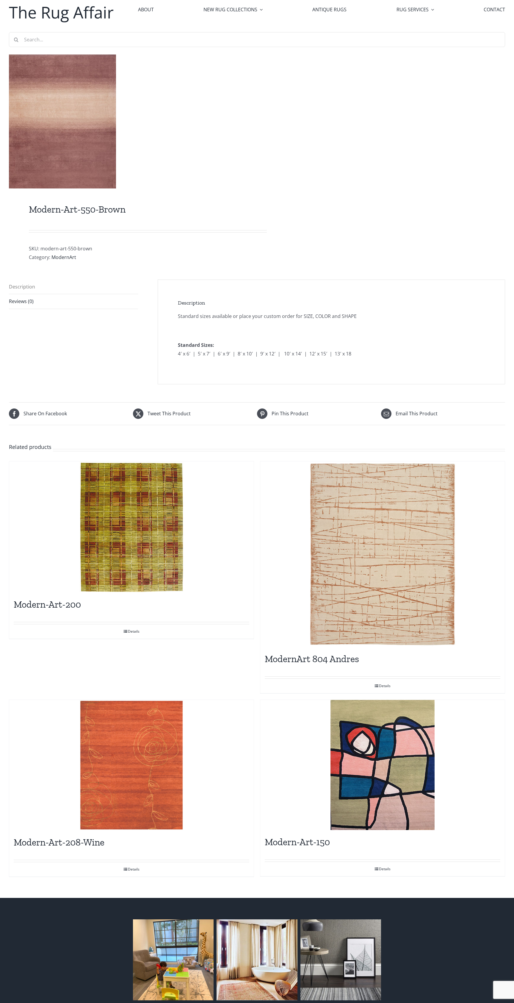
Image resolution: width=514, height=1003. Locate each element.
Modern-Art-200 (47, 604)
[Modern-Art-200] (131, 526)
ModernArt (63, 257)
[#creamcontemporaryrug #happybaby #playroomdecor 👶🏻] (173, 959)
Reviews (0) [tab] (21, 301)
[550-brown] (128, 121)
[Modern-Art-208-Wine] (131, 765)
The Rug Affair (61, 12)
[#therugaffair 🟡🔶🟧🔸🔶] (257, 959)
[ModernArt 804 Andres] (382, 554)
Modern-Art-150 (297, 842)
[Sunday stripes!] (340, 959)
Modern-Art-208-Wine (59, 842)
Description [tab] (22, 286)
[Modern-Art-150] (382, 765)
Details (134, 631)
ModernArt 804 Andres (312, 658)
